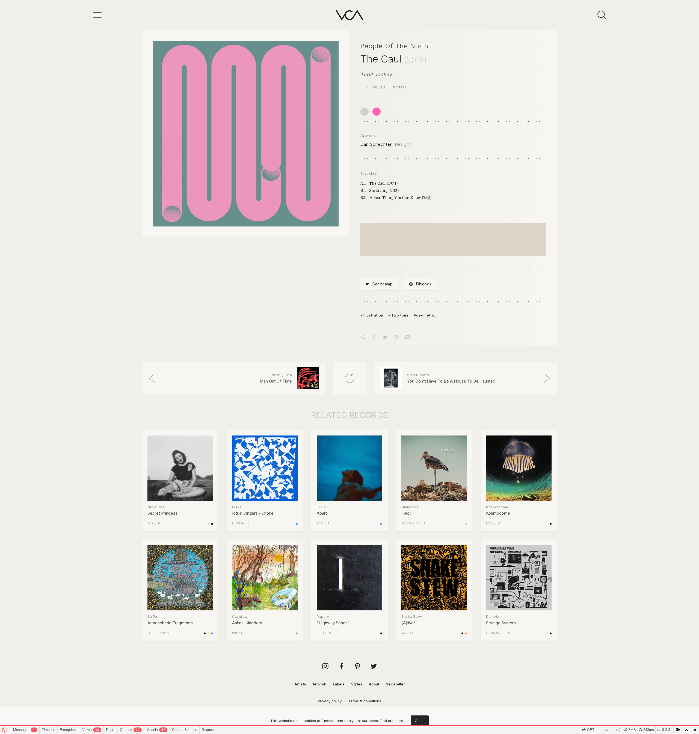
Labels (339, 684)
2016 (415, 59)
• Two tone (398, 315)
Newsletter (395, 684)
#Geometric (425, 315)
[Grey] (364, 112)
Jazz (405, 633)
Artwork (319, 684)
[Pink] (376, 112)
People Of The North (394, 46)
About (374, 684)
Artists (300, 684)
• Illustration (371, 315)
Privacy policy (330, 701)
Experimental (394, 87)
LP (362, 87)
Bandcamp (382, 284)
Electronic (241, 523)
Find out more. (392, 720)
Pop (150, 523)
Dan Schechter (376, 144)
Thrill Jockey (376, 74)
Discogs (424, 284)
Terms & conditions (364, 701)
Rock (373, 87)
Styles (356, 684)
